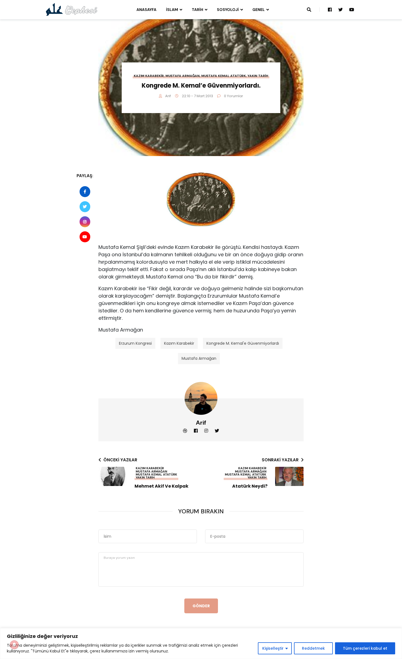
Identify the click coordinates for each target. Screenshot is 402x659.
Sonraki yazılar (280, 460)
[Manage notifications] (14, 644)
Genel (258, 9)
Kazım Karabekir (149, 76)
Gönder (201, 606)
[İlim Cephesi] (71, 9)
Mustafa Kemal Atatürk (223, 76)
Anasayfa (146, 9)
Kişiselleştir (273, 648)
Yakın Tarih (257, 76)
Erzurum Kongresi (135, 343)
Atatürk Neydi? (249, 486)
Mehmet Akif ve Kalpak (161, 486)
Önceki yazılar (120, 460)
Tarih (197, 9)
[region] (201, 643)
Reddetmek (313, 648)
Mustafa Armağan (182, 76)
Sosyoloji (228, 9)
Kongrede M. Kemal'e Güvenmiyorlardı (242, 343)
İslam (172, 9)
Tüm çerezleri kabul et (365, 648)
